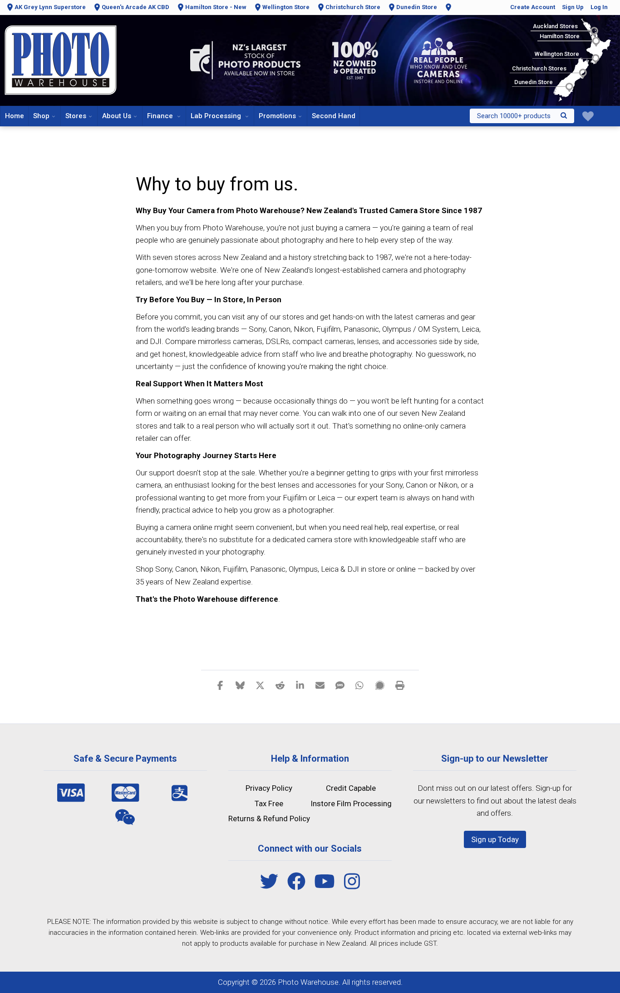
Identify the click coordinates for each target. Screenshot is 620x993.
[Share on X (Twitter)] (260, 685)
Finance (161, 116)
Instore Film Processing (351, 803)
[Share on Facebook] (220, 685)
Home (14, 116)
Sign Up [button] (573, 7)
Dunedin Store (416, 7)
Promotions (277, 116)
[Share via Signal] (380, 685)
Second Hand (333, 116)
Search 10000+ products (514, 116)
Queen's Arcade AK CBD (135, 7)
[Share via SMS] (340, 685)
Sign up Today (495, 839)
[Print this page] (400, 685)
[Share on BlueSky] (240, 685)
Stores (75, 116)
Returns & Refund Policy (269, 818)
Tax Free (269, 803)
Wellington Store (286, 7)
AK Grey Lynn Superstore (50, 7)
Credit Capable (351, 788)
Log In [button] (599, 7)
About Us (116, 116)
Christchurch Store (352, 7)
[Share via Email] (320, 685)
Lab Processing (217, 116)
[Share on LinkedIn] (300, 685)
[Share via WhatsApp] (360, 685)
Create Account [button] (532, 7)
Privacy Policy (269, 788)
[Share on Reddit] (280, 685)
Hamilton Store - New (215, 7)
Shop (41, 116)
